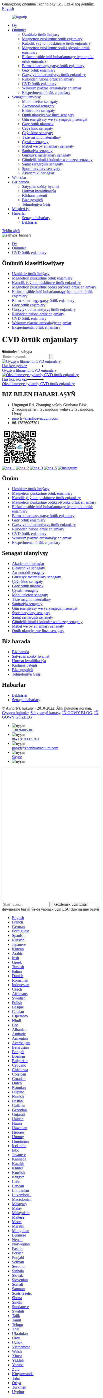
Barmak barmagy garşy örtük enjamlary (53, 66)
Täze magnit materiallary (41, 137)
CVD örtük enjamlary (39, 83)
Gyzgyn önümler (15, 713)
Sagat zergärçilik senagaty (42, 164)
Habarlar (19, 213)
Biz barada (20, 182)
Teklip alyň (11, 231)
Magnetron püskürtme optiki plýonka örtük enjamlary (54, 287)
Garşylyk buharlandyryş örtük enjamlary (54, 75)
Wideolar (19, 177)
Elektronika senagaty (38, 110)
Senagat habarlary (36, 218)
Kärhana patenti (34, 195)
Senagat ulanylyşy (26, 97)
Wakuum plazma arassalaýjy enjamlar (51, 88)
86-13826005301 (25, 739)
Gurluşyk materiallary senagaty (46, 155)
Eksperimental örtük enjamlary (46, 92)
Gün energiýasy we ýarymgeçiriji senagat (54, 119)
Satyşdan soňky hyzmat (40, 186)
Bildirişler (30, 222)
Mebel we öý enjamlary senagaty (48, 146)
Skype (17, 757)
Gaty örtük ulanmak (38, 124)
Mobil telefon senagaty (40, 101)
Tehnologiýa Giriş (36, 204)
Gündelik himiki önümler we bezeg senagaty (57, 160)
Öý (14, 25)
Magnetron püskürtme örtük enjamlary (52, 39)
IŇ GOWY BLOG (77, 713)
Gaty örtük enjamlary (39, 70)
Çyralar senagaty (35, 142)
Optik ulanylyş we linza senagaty (48, 115)
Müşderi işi (21, 209)
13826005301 (23, 730)
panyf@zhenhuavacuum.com (35, 418)
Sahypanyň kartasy (45, 713)
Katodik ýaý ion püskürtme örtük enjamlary (56, 43)
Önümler (19, 30)
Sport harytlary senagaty (41, 168)
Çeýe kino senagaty (37, 128)
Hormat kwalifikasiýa (39, 191)
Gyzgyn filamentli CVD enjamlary (29, 370)
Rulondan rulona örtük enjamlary (48, 79)
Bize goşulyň (32, 200)
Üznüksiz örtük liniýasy (41, 34)
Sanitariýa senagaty (37, 151)
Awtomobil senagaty (38, 106)
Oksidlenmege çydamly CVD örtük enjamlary (38, 384)
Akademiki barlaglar (38, 173)
